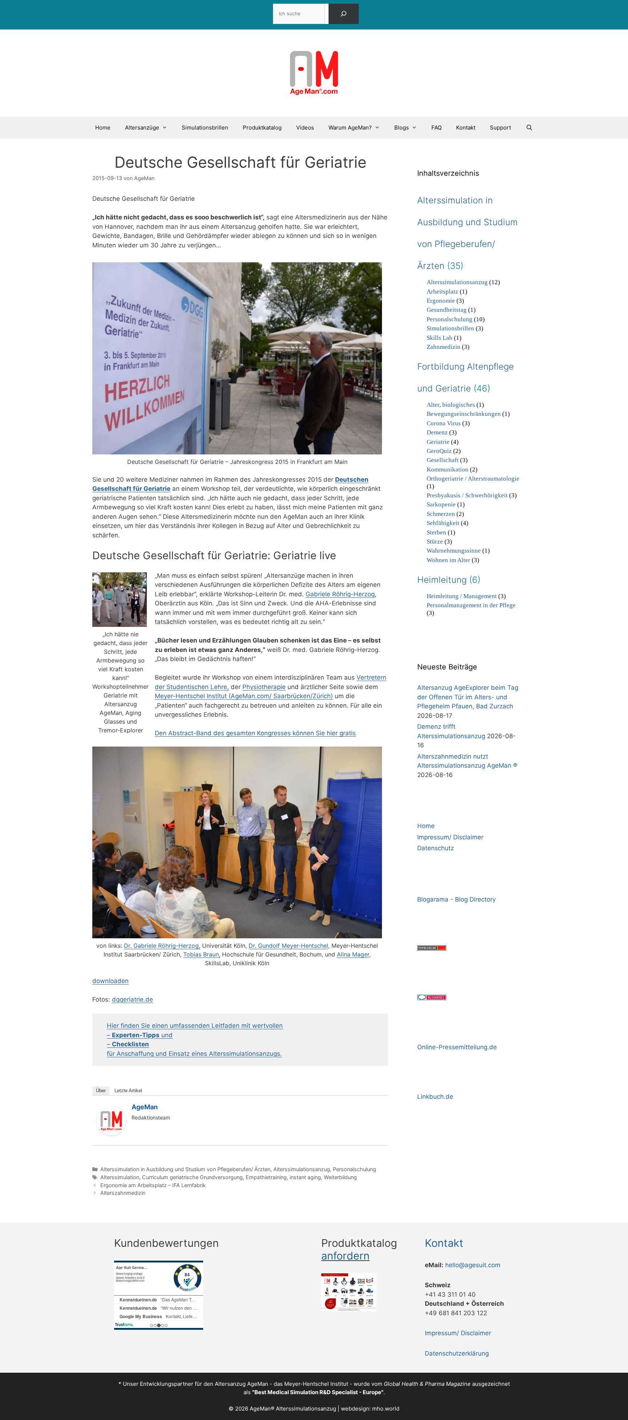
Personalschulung (354, 1169)
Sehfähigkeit (443, 523)
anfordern (345, 1255)
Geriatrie (438, 441)
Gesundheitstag (447, 309)
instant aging (305, 1177)
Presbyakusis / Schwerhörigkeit (467, 495)
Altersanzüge (142, 127)
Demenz (437, 432)
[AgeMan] (111, 1133)
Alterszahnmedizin (122, 1193)
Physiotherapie (264, 687)
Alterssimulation (119, 1177)
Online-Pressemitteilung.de (457, 1047)
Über (101, 1090)
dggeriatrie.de (132, 999)
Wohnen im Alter (448, 560)
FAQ (436, 127)
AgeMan (145, 1107)
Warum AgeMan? (350, 127)
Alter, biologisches (451, 404)
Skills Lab (439, 337)
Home (102, 127)
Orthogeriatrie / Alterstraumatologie (473, 478)
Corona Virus (444, 423)
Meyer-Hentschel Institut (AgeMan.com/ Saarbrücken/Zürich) (244, 696)
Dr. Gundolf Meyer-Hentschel (288, 945)
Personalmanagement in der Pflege (471, 605)
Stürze (435, 541)
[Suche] (343, 14)
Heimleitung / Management (462, 596)
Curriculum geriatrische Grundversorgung (192, 1177)
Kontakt (465, 127)
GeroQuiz (439, 451)
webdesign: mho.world (370, 1408)
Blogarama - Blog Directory (456, 899)
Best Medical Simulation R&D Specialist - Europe (317, 1392)
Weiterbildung (340, 1177)
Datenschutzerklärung (457, 1353)
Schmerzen (441, 513)
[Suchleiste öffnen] (529, 128)
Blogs (401, 127)
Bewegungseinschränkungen (464, 413)
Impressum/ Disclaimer (450, 837)
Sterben (436, 532)
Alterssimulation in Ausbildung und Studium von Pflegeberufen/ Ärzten (185, 1169)
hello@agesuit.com (472, 1265)
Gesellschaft (443, 460)
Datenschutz (435, 848)
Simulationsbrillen (205, 127)
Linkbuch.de (435, 1096)
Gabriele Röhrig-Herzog (340, 594)
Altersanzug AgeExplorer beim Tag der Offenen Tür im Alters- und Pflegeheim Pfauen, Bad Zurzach (467, 697)
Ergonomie (441, 300)
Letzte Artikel (128, 1090)
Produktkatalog (262, 127)
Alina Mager (353, 954)
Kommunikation (447, 469)
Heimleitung (442, 579)
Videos (305, 127)
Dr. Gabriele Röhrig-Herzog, (162, 945)
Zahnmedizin (443, 346)
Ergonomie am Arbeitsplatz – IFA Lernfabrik (153, 1185)
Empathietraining (266, 1177)
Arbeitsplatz (442, 291)
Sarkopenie (441, 504)
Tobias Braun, (201, 954)
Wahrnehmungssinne (454, 550)
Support (500, 127)
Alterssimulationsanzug (301, 1169)
